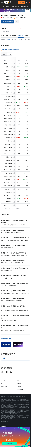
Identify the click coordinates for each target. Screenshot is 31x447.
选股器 (8, 7)
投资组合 (19, 386)
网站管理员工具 (21, 389)
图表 (7, 35)
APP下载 (19, 383)
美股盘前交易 (25, 7)
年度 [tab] (4, 54)
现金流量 (20, 39)
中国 (12, 7)
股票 (3, 7)
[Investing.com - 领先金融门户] (7, 2)
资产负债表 (14, 39)
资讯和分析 (13, 35)
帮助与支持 (4, 386)
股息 (29, 39)
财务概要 (3, 39)
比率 (25, 39)
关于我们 (3, 380)
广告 (2, 383)
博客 (18, 380)
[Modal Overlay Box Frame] (15, 437)
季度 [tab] (10, 54)
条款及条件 (3, 426)
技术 (26, 35)
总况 (2, 35)
